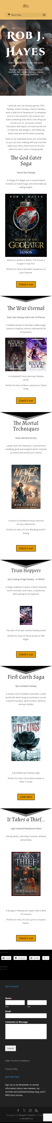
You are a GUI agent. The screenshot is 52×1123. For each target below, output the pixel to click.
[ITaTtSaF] (26, 895)
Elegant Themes (27, 1112)
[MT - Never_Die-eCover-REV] (26, 508)
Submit (10, 1045)
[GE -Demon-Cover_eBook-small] (26, 256)
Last (28, 1004)
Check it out (26, 284)
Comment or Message (16, 1019)
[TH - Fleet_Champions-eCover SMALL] (26, 624)
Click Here (26, 797)
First (6, 1004)
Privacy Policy (11, 1066)
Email (8, 1008)
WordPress (27, 1115)
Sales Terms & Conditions (17, 1057)
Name (9, 995)
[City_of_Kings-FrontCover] (26, 760)
